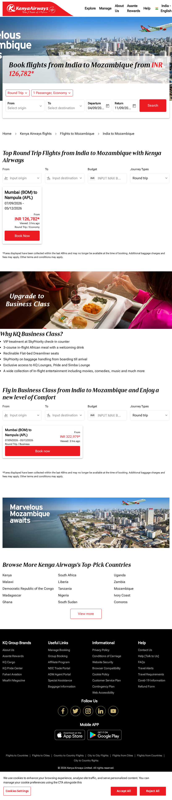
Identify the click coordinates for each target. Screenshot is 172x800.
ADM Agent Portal (59, 674)
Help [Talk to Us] (148, 656)
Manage (105, 8)
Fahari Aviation (12, 674)
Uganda (120, 575)
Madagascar (12, 595)
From (11, 103)
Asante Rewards (133, 8)
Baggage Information (62, 686)
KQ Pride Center (13, 668)
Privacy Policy (100, 650)
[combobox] (24, 178)
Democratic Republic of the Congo (28, 589)
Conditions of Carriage (106, 656)
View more (86, 614)
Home (7, 134)
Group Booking (58, 656)
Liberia (63, 582)
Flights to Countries (17, 755)
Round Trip (15, 93)
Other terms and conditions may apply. (41, 257)
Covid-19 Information (151, 680)
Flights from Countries (149, 755)
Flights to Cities (41, 755)
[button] (52, 93)
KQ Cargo (9, 662)
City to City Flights (98, 755)
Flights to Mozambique (77, 134)
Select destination (61, 108)
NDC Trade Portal (59, 668)
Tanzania (65, 589)
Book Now (22, 236)
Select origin (17, 108)
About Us (119, 8)
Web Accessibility (103, 692)
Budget (92, 169)
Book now (42, 451)
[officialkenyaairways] (88, 711)
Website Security (102, 662)
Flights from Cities (122, 755)
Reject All (152, 791)
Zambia (119, 582)
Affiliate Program (59, 662)
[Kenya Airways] (63, 711)
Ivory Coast (122, 595)
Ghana (7, 602)
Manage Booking (59, 650)
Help (146, 8)
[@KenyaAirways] (75, 711)
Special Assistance (60, 680)
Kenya (7, 575)
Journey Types (139, 169)
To (49, 103)
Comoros (121, 602)
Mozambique (124, 589)
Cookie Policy (100, 674)
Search (153, 105)
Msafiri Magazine (14, 680)
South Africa (67, 575)
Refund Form (146, 686)
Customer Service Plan (106, 680)
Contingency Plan (103, 686)
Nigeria (63, 595)
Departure (94, 103)
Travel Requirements (151, 674)
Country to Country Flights (69, 755)
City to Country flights (86, 760)
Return (119, 103)
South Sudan (67, 602)
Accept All (124, 791)
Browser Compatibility (106, 668)
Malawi (8, 582)
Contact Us (145, 650)
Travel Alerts (146, 668)
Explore (90, 8)
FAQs (141, 662)
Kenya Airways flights (36, 134)
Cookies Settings (17, 791)
